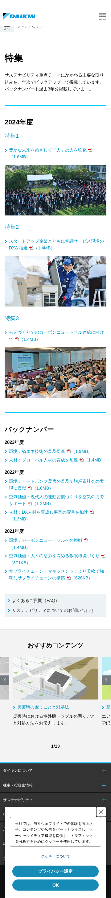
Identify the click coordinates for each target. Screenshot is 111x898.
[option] (55, 691)
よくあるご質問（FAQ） (36, 600)
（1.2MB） (56, 500)
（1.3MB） (48, 515)
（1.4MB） (56, 244)
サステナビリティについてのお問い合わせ (53, 610)
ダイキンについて (18, 770)
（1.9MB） (50, 451)
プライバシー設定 (55, 871)
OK (55, 885)
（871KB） (54, 559)
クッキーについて (55, 856)
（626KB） (56, 574)
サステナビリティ (18, 800)
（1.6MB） (48, 153)
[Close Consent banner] (101, 812)
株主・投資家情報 (18, 785)
